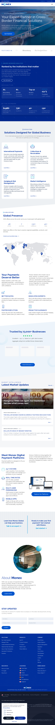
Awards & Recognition (42, 644)
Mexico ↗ (23, 670)
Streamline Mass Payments (7, 646)
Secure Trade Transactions (7, 649)
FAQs (39, 660)
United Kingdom (24, 675)
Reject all (8, 718)
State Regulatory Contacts (16, 694)
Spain (22, 677)
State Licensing (26, 694)
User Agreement (44, 694)
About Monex (40, 640)
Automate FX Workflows (7, 651)
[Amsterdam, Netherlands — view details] (26, 245)
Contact (39, 657)
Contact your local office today (10, 236)
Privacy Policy (5, 696)
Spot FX (21, 640)
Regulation (40, 646)
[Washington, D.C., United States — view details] (12, 248)
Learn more (14, 721)
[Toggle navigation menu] (52, 4)
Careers (39, 649)
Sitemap (39, 662)
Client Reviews (41, 653)
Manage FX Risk (5, 642)
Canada (23, 672)
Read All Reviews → (27, 364)
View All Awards (7, 80)
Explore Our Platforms (41, 494)
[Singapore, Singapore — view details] (42, 254)
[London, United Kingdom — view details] (24, 244)
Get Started (8, 34)
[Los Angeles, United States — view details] (6, 248)
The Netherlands (25, 679)
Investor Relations (41, 642)
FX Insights (4, 670)
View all (50, 385)
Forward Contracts (24, 642)
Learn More (7, 167)
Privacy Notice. (6, 708)
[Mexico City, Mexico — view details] (8, 250)
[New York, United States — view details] (14, 247)
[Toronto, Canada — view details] (12, 246)
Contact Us (43, 1)
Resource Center (5, 668)
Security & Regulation (35, 694)
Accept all (20, 718)
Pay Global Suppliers (6, 640)
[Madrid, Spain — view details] (24, 247)
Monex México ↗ (41, 668)
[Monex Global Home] (6, 4)
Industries (4, 653)
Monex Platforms (23, 649)
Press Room (4, 673)
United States (24, 668)
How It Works (40, 651)
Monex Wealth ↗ (41, 673)
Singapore (23, 681)
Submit (6, 627)
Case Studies (40, 655)
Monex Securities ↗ (42, 670)
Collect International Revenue (8, 644)
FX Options (22, 644)
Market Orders (23, 646)
